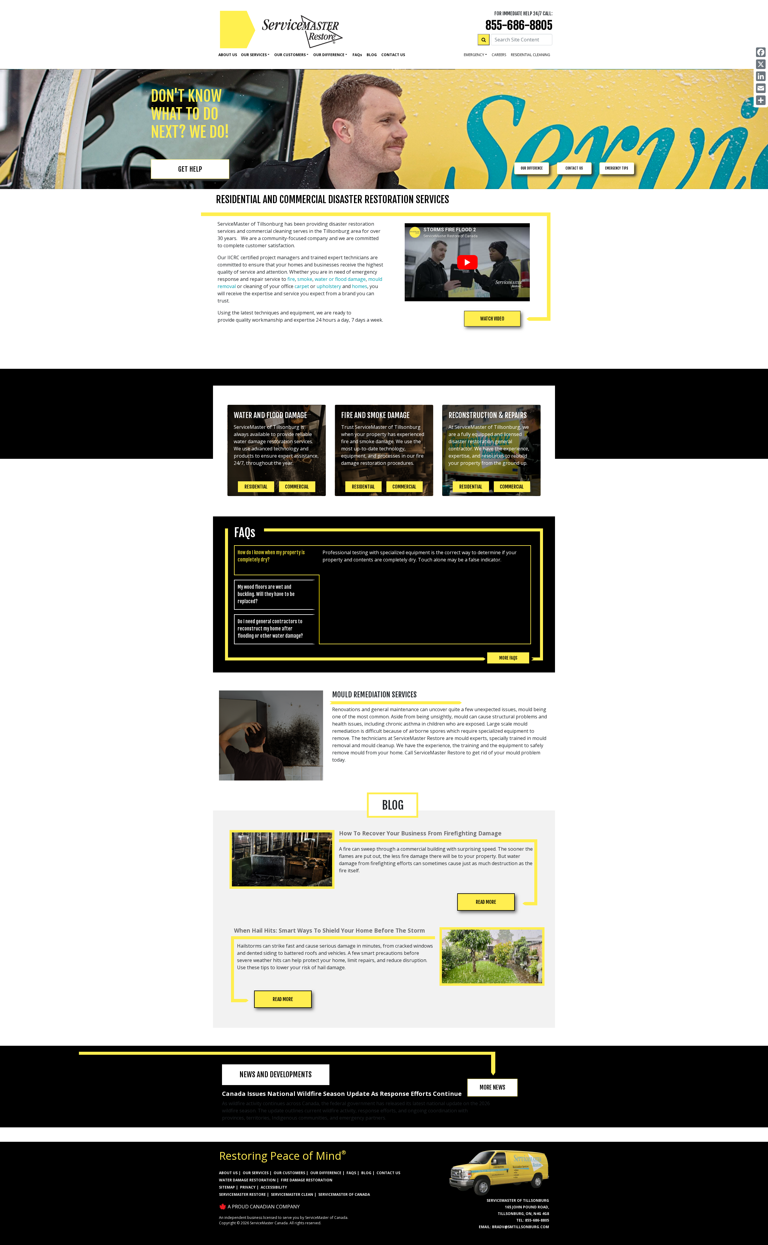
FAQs (351, 1172)
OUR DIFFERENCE (532, 168)
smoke (304, 279)
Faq (357, 54)
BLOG (366, 1172)
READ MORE (486, 902)
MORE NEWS (492, 1087)
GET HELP (190, 169)
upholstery (328, 286)
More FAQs (508, 657)
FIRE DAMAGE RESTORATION (306, 1180)
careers (499, 54)
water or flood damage (340, 279)
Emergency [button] (474, 54)
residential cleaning (530, 54)
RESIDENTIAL (256, 487)
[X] (761, 64)
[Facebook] (761, 52)
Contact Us (393, 54)
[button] (492, 318)
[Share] (761, 100)
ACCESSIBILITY (274, 1187)
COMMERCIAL (297, 487)
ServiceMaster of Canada (344, 1194)
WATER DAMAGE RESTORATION (247, 1180)
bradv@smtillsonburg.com (520, 1226)
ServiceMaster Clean (292, 1194)
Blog (372, 54)
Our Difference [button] (328, 54)
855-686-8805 (519, 25)
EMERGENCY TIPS (616, 168)
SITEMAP (227, 1187)
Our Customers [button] (290, 54)
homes (359, 286)
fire (291, 279)
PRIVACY (248, 1187)
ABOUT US (228, 1172)
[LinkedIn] (761, 76)
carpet (302, 286)
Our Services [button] (254, 54)
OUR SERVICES (255, 1172)
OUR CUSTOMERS (289, 1172)
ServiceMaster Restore (242, 1194)
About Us (227, 54)
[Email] (761, 88)
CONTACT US (574, 168)
